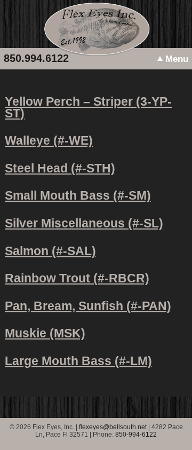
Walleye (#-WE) (49, 140)
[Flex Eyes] (96, 53)
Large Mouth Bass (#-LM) (78, 361)
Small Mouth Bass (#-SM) (78, 195)
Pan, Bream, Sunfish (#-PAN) (88, 306)
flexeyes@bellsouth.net (113, 427)
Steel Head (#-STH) (60, 168)
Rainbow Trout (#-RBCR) (77, 278)
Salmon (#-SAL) (50, 251)
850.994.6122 (36, 58)
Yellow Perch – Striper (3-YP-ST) (88, 107)
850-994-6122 (136, 434)
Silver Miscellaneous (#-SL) (84, 223)
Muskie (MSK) (45, 333)
